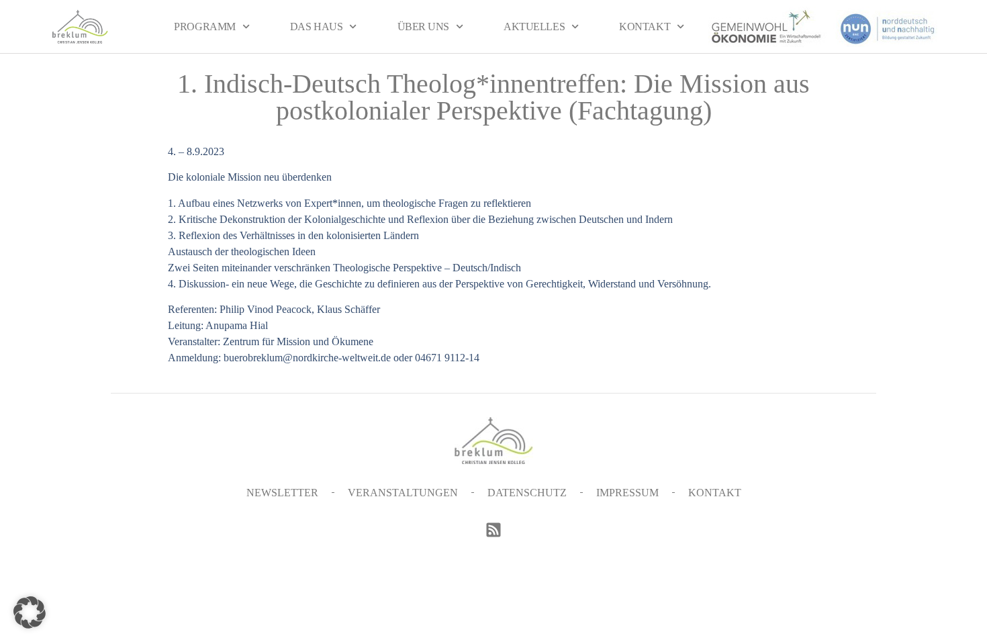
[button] (29, 612)
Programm (204, 26)
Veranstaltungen (403, 492)
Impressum (627, 492)
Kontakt (644, 26)
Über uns (423, 26)
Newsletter (282, 492)
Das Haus (316, 26)
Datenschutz (527, 492)
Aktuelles (534, 26)
